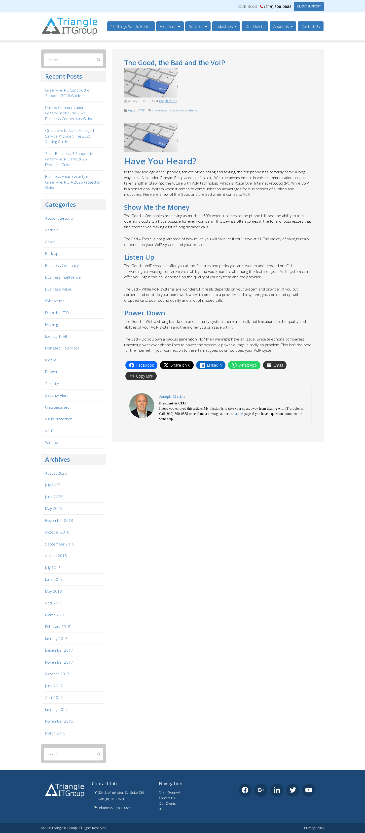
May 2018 (53, 591)
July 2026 (53, 484)
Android (52, 229)
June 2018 (54, 579)
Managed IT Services (62, 347)
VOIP (141, 110)
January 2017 (56, 709)
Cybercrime (55, 300)
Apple (50, 241)
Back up (51, 253)
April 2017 (54, 697)
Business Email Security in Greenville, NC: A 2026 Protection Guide (73, 182)
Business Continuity (62, 265)
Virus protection (59, 418)
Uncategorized (57, 407)
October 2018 (57, 532)
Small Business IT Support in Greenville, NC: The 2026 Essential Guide (69, 159)
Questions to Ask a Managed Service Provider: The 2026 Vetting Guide (69, 136)
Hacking (51, 324)
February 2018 (57, 626)
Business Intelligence (63, 277)
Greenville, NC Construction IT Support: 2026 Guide (70, 93)
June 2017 (54, 685)
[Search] (98, 59)
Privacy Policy (314, 828)
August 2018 (56, 555)
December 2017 (59, 650)
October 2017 (57, 673)
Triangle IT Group (55, 15)
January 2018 (56, 638)
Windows (53, 442)
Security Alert (56, 395)
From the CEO (57, 312)
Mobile (50, 359)
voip (176, 110)
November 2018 (59, 520)
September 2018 (59, 543)
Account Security (59, 218)
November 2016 (59, 721)
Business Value (58, 289)
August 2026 (56, 473)
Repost (132, 110)
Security (52, 383)
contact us (236, 414)
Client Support (309, 6)
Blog (252, 6)
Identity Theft (56, 336)
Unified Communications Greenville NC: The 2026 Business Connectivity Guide (69, 113)
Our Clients (167, 803)
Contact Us (167, 798)
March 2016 (55, 733)
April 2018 (54, 602)
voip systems (188, 110)
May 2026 (53, 508)
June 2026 (54, 496)
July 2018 (53, 567)
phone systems (162, 110)
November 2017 (59, 662)
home (241, 6)
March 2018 (55, 614)
